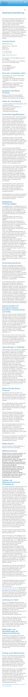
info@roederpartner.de (11, 55)
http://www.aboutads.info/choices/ (10, 587)
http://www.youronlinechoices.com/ (10, 589)
